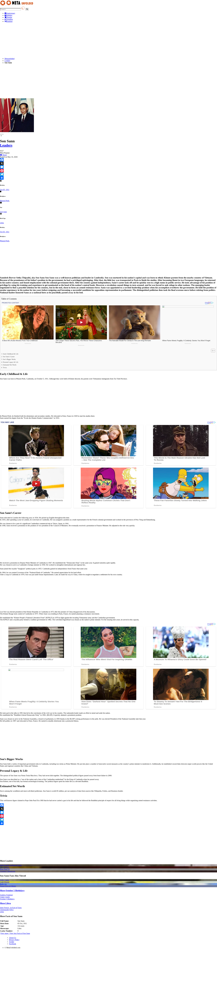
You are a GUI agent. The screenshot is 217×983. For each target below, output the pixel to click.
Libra (2, 223)
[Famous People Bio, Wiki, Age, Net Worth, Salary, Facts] (17, 5)
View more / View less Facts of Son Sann (15, 933)
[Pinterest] (108, 170)
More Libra (5, 903)
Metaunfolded (9, 59)
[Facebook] (108, 160)
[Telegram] (108, 174)
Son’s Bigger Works (9, 359)
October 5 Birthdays (7, 899)
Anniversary (10, 13)
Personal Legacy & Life (10, 362)
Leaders (7, 61)
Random (9, 21)
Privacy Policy (14, 940)
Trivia (5, 367)
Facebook (12, 944)
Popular (9, 17)
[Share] (108, 178)
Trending (9, 19)
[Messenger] (108, 167)
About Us (12, 938)
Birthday (9, 15)
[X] (108, 163)
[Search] (27, 9)
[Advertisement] (68, 40)
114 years (3, 212)
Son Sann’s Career (9, 356)
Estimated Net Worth (9, 365)
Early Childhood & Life (10, 354)
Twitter (11, 942)
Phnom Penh (4, 201)
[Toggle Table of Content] (212, 351)
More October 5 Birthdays (12, 890)
